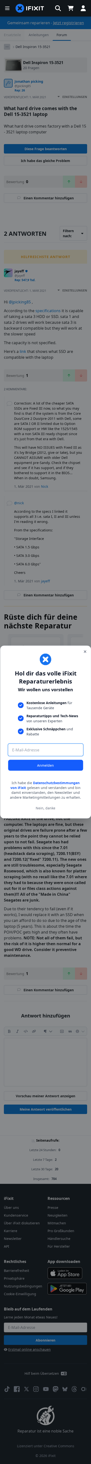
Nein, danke (45, 807)
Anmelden (45, 765)
